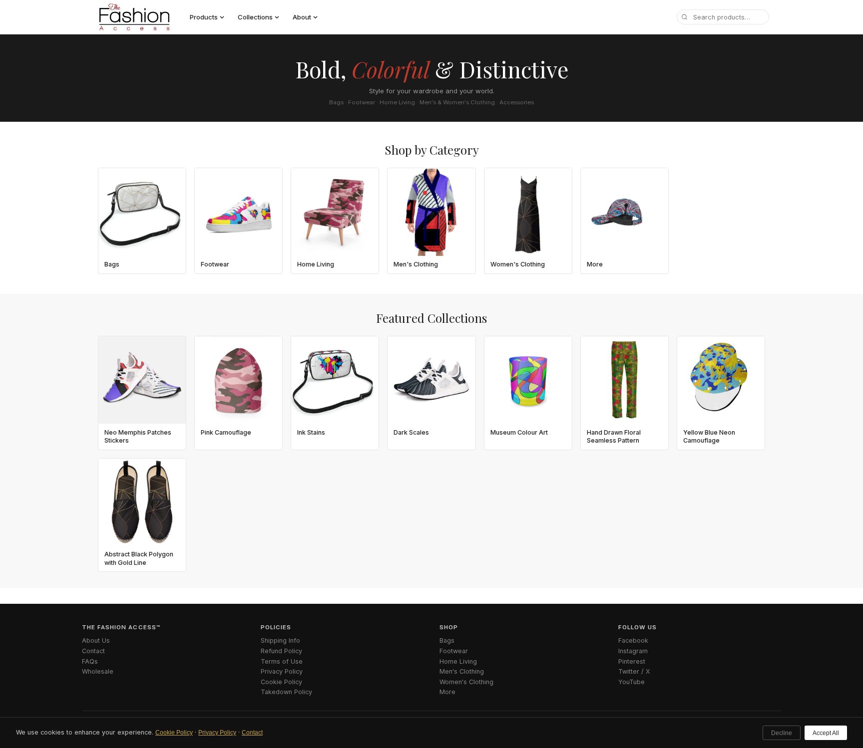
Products (204, 17)
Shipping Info (280, 640)
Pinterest (631, 661)
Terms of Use (282, 661)
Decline (781, 733)
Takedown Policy (286, 692)
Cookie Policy (174, 732)
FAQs (90, 661)
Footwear (453, 651)
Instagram (633, 651)
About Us (96, 640)
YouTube (631, 682)
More (447, 692)
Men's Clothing (461, 671)
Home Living (458, 661)
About (302, 17)
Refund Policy (281, 651)
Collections (255, 17)
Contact (252, 732)
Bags (446, 640)
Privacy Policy (217, 732)
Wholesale (97, 671)
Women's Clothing (466, 682)
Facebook (633, 640)
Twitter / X (634, 671)
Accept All (826, 733)
